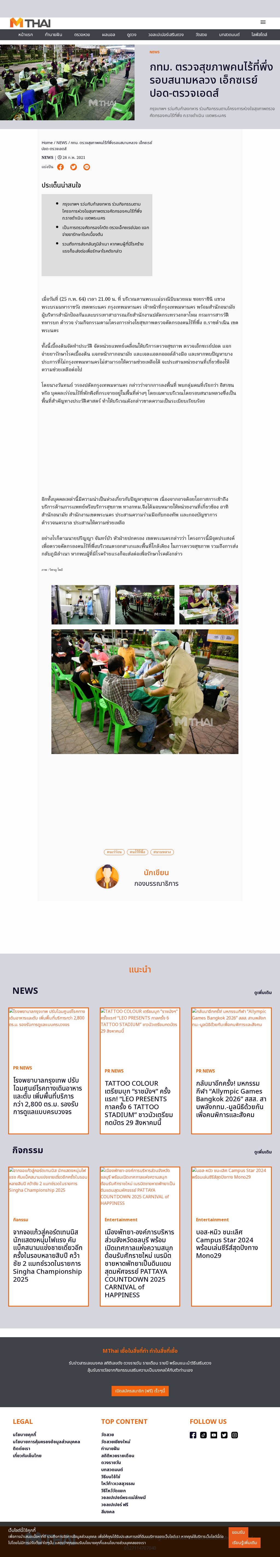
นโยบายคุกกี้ (24, 1435)
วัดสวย (201, 34)
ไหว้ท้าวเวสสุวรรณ (118, 1483)
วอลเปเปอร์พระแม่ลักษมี (123, 1497)
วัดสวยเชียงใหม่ (115, 1442)
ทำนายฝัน (53, 34)
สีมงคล (108, 1512)
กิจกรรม (20, 1220)
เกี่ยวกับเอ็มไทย (27, 1456)
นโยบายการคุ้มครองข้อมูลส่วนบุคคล (46, 1442)
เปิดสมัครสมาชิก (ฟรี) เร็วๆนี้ (140, 1391)
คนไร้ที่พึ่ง (137, 852)
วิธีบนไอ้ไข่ (110, 1477)
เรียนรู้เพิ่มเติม (244, 1543)
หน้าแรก (25, 34)
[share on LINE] (87, 167)
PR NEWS (22, 1068)
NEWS (155, 52)
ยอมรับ (238, 1532)
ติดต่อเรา (21, 1448)
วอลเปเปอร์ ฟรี (114, 1505)
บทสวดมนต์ (229, 34)
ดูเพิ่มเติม (263, 992)
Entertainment (121, 1220)
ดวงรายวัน (111, 1462)
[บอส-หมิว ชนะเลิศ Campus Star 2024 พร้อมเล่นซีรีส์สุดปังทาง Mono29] (231, 1190)
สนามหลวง (162, 852)
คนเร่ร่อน (114, 852)
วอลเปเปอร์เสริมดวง (166, 34)
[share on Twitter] (74, 167)
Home (47, 143)
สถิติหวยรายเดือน (117, 1456)
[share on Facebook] (61, 167)
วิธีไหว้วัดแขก (113, 1491)
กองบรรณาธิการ (156, 884)
